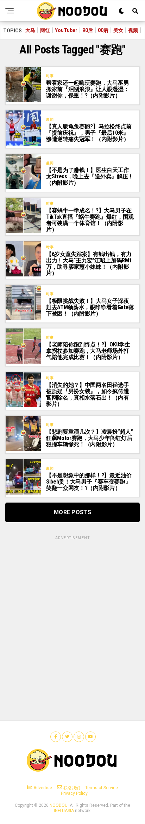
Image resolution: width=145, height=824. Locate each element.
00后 (103, 30)
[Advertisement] (72, 613)
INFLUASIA (64, 810)
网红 (45, 30)
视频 (133, 30)
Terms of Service (101, 787)
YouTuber (66, 30)
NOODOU (59, 805)
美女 (118, 30)
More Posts (72, 512)
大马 (30, 30)
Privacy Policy (74, 793)
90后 (87, 30)
